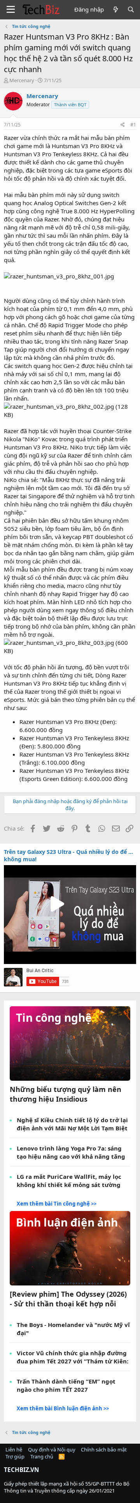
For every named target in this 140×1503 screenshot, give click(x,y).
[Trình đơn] (11, 9)
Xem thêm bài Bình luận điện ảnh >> (63, 1408)
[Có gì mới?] (115, 9)
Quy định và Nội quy (51, 1449)
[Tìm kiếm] (130, 9)
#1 (133, 124)
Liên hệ (13, 1449)
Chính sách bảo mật (104, 1449)
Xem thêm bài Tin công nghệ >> (56, 1203)
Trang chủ (41, 1456)
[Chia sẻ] (123, 125)
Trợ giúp (14, 1456)
